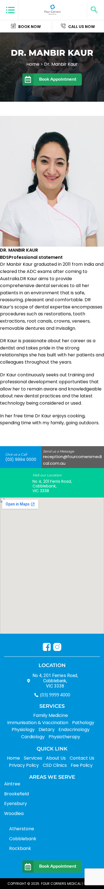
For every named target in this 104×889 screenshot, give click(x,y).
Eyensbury (15, 803)
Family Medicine (50, 715)
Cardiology (33, 737)
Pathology (83, 722)
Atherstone (21, 829)
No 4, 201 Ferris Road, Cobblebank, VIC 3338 (52, 486)
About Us (56, 758)
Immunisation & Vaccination (37, 722)
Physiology (23, 729)
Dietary (47, 729)
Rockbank (20, 848)
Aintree (12, 784)
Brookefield (16, 794)
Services (33, 758)
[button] (94, 10)
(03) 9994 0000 (20, 459)
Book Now (29, 26)
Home (13, 758)
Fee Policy (82, 765)
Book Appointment (57, 78)
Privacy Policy (24, 765)
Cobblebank (22, 839)
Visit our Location (47, 475)
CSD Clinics (55, 765)
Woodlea (14, 813)
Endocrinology (74, 729)
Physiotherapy (64, 737)
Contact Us (82, 758)
